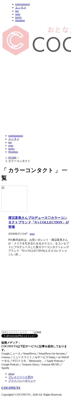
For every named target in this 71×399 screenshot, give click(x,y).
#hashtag (20, 20)
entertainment (22, 4)
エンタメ (20, 7)
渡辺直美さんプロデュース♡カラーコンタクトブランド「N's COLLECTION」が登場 (38, 222)
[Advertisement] (35, 95)
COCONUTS (10, 388)
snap (17, 14)
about (11, 373)
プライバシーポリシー (22, 380)
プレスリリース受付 (20, 377)
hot (17, 11)
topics (18, 17)
